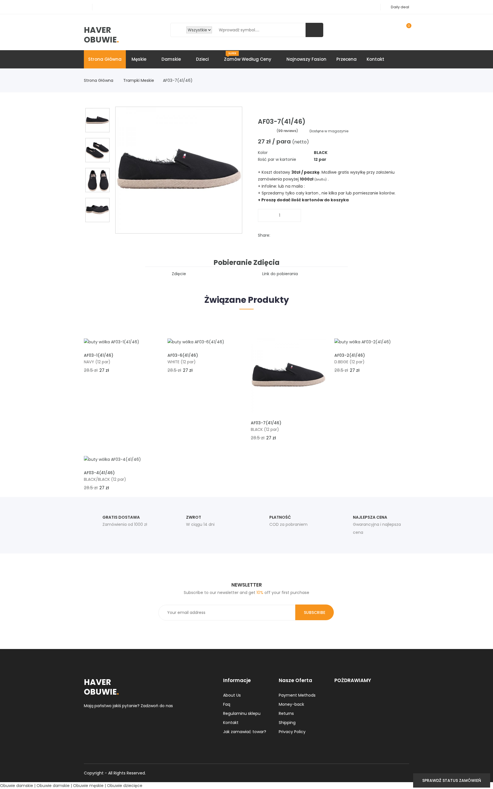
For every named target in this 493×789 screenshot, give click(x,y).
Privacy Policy (292, 732)
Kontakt (375, 59)
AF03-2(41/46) (349, 355)
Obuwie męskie (88, 785)
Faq (226, 704)
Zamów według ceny (248, 57)
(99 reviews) (287, 130)
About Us (232, 695)
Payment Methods (297, 695)
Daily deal (400, 7)
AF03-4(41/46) (99, 473)
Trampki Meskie (139, 80)
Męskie (140, 59)
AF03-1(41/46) (98, 355)
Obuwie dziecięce (124, 785)
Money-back (291, 704)
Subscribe (314, 612)
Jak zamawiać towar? (244, 732)
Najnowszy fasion (306, 59)
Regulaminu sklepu (241, 713)
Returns (286, 713)
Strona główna (105, 59)
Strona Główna (99, 80)
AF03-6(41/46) (182, 355)
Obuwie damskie (16, 785)
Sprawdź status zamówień (451, 780)
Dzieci (203, 59)
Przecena (346, 59)
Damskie (171, 59)
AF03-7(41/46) (266, 423)
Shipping (287, 722)
